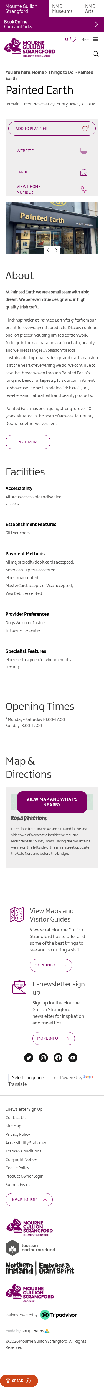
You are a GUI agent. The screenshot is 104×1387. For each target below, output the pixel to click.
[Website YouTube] (72, 1058)
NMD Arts (90, 9)
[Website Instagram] (43, 1058)
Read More (28, 442)
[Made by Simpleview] (28, 1332)
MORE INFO (44, 965)
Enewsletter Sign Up (24, 1109)
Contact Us (16, 1118)
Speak (17, 1380)
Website (25, 151)
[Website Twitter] (28, 1058)
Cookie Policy (17, 1168)
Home (38, 72)
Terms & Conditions (23, 1151)
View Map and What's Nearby (52, 802)
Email (22, 172)
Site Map (13, 1126)
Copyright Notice (21, 1160)
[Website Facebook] (58, 1058)
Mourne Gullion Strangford (21, 9)
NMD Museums (62, 9)
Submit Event (18, 1185)
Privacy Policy (18, 1134)
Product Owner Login (25, 1176)
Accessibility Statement (27, 1143)
